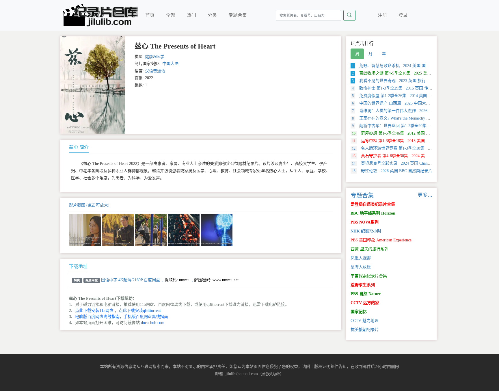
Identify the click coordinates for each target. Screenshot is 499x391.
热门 (191, 15)
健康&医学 (154, 57)
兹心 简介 (79, 147)
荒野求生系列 (363, 285)
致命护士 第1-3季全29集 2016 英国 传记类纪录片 (400, 88)
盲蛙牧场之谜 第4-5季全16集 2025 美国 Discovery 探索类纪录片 (413, 73)
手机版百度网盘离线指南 (146, 316)
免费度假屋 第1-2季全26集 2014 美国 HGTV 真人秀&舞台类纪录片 (416, 96)
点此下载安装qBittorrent (140, 310)
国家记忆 (359, 312)
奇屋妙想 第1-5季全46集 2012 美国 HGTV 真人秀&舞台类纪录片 (415, 133)
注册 (382, 15)
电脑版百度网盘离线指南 (97, 316)
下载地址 (78, 266)
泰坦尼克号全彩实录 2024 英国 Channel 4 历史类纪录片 (406, 163)
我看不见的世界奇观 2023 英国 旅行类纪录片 (397, 81)
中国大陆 (170, 64)
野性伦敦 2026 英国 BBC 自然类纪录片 (392, 171)
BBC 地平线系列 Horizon (373, 213)
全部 (170, 15)
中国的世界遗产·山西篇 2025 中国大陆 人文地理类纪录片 (407, 103)
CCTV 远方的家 (365, 303)
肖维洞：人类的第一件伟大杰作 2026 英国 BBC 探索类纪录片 (411, 111)
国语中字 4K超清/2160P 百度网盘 (130, 280)
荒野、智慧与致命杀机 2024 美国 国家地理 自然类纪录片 (407, 66)
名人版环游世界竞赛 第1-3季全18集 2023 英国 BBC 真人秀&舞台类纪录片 (423, 148)
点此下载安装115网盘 (94, 310)
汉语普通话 (155, 71)
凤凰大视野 (361, 258)
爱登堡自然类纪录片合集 (373, 204)
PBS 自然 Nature (366, 294)
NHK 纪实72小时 (366, 231)
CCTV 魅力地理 (365, 321)
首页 (149, 15)
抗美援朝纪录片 (365, 329)
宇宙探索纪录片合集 (369, 276)
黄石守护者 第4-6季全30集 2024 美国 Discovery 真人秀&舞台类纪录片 (419, 156)
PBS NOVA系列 (365, 222)
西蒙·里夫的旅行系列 (369, 249)
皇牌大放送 (361, 267)
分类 (212, 15)
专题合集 (237, 15)
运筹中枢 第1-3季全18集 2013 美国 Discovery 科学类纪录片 (410, 141)
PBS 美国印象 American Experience (381, 240)
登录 (403, 15)
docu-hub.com (152, 323)
